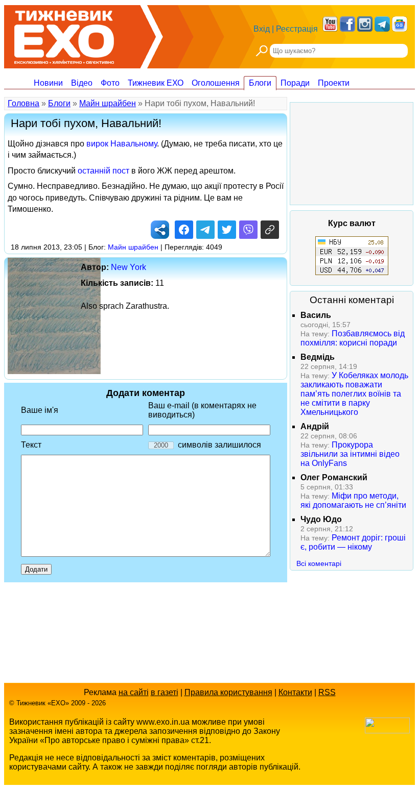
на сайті (134, 692)
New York (128, 267)
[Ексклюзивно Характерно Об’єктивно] (64, 34)
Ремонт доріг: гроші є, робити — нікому (353, 542)
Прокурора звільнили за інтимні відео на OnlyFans (350, 453)
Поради (295, 83)
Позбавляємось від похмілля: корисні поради (352, 338)
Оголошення (216, 83)
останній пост (103, 170)
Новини (48, 83)
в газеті (164, 692)
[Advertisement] (351, 154)
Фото (110, 83)
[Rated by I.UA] (387, 730)
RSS (327, 692)
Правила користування (228, 692)
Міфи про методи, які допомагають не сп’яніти (353, 500)
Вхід (261, 28)
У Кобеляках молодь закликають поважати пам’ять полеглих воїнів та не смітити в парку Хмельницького (354, 393)
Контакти (295, 692)
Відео (81, 83)
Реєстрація (297, 28)
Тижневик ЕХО (155, 83)
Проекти (334, 83)
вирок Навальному (121, 143)
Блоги (260, 83)
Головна (23, 103)
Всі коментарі (318, 563)
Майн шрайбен (107, 103)
